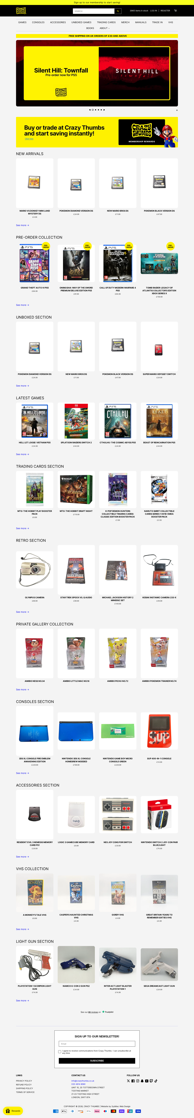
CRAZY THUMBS (91, 1106)
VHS (170, 22)
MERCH (125, 22)
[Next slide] (104, 110)
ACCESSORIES (58, 22)
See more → (22, 225)
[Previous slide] (90, 110)
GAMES (22, 22)
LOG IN (153, 10)
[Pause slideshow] (177, 110)
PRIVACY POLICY (24, 1081)
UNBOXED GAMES (81, 22)
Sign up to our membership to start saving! (97, 2)
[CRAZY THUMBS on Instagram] (137, 1081)
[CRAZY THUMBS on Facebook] (133, 1081)
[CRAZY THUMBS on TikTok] (156, 1081)
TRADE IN (157, 22)
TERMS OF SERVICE (25, 1092)
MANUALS (140, 22)
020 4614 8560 (78, 1084)
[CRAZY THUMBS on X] (128, 1081)
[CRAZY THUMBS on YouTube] (146, 1081)
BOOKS (90, 28)
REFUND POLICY (24, 1085)
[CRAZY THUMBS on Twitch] (151, 1081)
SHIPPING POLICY (24, 1088)
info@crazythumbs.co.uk (82, 1081)
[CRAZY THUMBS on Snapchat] (142, 1081)
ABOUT (104, 28)
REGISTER (165, 10)
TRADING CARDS (106, 22)
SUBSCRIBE (97, 1061)
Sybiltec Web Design (121, 1106)
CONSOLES (38, 22)
